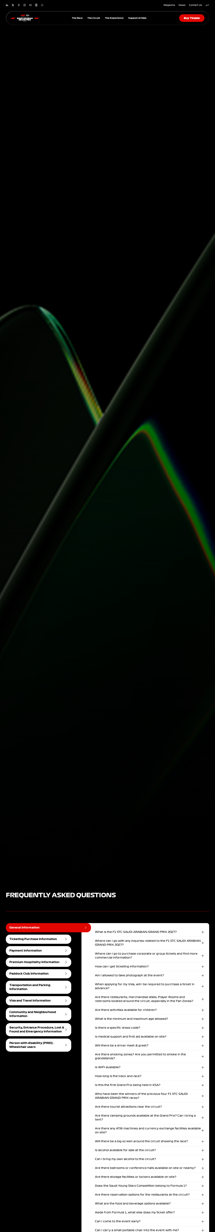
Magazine (169, 5)
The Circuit (93, 18)
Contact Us (195, 5)
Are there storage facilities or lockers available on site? (135, 1177)
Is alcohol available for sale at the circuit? (125, 1150)
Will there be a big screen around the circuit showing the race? (141, 1141)
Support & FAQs (137, 18)
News (182, 5)
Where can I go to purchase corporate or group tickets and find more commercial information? (146, 955)
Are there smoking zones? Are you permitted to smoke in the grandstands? (140, 1056)
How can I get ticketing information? (122, 966)
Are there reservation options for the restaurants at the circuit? (142, 1194)
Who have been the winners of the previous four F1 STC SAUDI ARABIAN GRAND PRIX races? (141, 1096)
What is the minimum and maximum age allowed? (131, 1019)
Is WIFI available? (107, 1067)
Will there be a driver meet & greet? (121, 1045)
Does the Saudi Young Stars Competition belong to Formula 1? (141, 1185)
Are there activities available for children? (126, 1010)
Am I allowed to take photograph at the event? (129, 975)
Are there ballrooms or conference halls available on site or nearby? (145, 1168)
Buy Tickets (192, 18)
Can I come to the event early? (117, 1221)
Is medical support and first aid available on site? (130, 1036)
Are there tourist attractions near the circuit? (128, 1106)
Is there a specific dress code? (117, 1027)
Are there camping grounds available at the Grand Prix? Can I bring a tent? (145, 1117)
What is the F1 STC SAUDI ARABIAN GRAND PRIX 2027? (136, 932)
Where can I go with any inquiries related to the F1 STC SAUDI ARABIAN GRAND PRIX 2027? (148, 943)
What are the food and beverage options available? (133, 1203)
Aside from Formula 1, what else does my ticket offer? (135, 1212)
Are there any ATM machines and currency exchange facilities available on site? (148, 1130)
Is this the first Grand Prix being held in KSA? (127, 1085)
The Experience (114, 18)
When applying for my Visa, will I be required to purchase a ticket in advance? (144, 986)
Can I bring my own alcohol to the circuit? (125, 1159)
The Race (77, 18)
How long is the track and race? (118, 1076)
